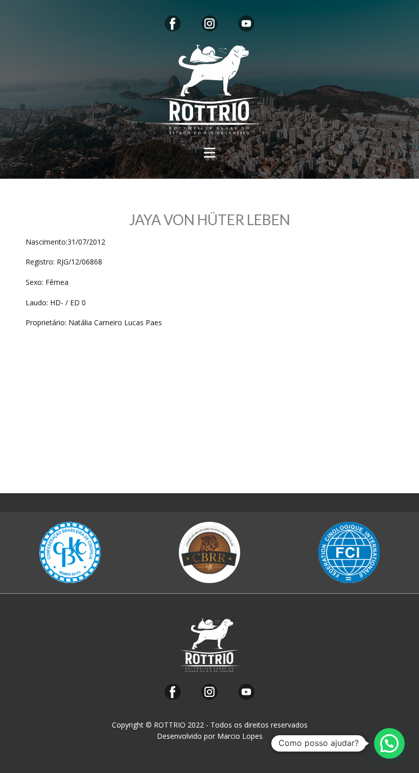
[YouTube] (246, 23)
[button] (389, 743)
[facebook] (173, 23)
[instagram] (209, 23)
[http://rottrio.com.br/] (209, 89)
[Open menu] (209, 152)
